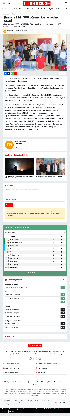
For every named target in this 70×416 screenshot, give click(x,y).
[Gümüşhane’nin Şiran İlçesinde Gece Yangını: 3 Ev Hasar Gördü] (19, 166)
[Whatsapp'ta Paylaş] (12, 73)
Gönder (9, 205)
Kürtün (27, 9)
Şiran (34, 9)
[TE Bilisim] (9, 145)
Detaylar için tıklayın (35, 273)
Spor (45, 9)
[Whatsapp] (39, 358)
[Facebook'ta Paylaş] (5, 73)
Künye (8, 404)
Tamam (11, 411)
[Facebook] (30, 358)
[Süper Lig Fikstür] (64, 280)
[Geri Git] (6, 3)
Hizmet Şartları (47, 402)
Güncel (62, 382)
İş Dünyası (60, 9)
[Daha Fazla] (15, 73)
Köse (21, 9)
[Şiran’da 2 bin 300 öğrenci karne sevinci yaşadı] (35, 52)
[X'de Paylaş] (8, 73)
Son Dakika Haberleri (11, 372)
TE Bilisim (18, 143)
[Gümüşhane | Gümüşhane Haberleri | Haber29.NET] (36, 3)
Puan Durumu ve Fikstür (12, 368)
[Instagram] (36, 358)
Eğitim (51, 9)
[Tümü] (64, 336)
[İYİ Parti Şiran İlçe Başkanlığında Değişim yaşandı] (50, 166)
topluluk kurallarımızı (21, 211)
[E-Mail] (16, 147)
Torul (40, 9)
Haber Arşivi (41, 372)
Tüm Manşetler (42, 368)
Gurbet (35, 384)
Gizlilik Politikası (32, 402)
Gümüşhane (5, 9)
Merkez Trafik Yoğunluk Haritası (47, 363)
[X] (33, 358)
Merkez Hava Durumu (12, 363)
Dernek (56, 382)
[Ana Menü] (66, 3)
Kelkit (14, 9)
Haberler (6, 14)
